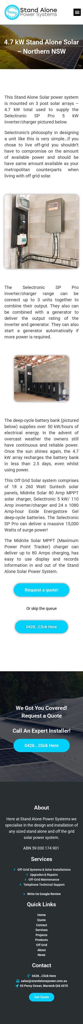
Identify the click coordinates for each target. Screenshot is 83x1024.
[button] (77, 12)
